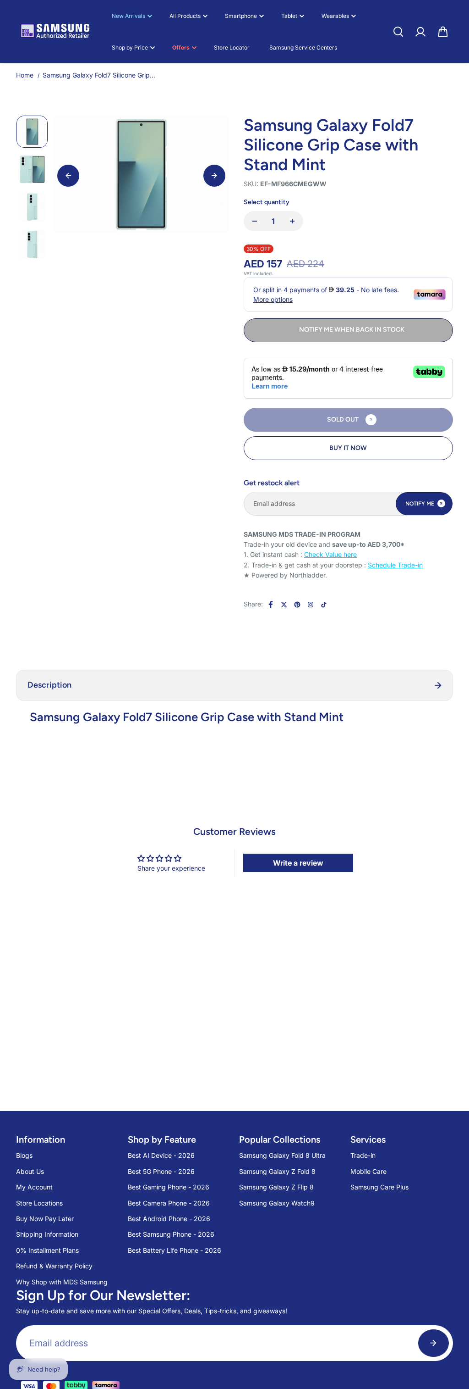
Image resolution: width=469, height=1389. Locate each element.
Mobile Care (368, 1171)
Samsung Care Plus (379, 1187)
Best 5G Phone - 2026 (161, 1171)
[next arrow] (214, 176)
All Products (185, 15)
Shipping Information (47, 1234)
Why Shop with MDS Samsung (62, 1282)
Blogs (24, 1155)
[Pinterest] (297, 604)
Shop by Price (130, 47)
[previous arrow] (68, 176)
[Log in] (420, 32)
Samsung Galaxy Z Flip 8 (276, 1187)
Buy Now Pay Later (45, 1218)
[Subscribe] (433, 1343)
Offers (181, 47)
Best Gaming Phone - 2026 (168, 1187)
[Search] (398, 32)
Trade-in (363, 1155)
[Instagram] (310, 604)
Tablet (289, 15)
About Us (30, 1171)
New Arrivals (128, 15)
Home (24, 75)
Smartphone (241, 15)
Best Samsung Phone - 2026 (171, 1234)
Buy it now (348, 448)
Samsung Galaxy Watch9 (277, 1203)
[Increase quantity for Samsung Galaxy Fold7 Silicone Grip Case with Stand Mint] (292, 221)
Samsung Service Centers (303, 47)
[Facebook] (270, 604)
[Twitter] (283, 604)
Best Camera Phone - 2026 (169, 1203)
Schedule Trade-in (395, 565)
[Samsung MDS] (55, 31)
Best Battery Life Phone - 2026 (174, 1250)
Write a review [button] (298, 862)
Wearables (335, 15)
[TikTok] (323, 604)
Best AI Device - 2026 (161, 1155)
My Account (34, 1187)
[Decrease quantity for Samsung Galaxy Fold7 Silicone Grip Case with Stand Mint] (254, 221)
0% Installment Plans (47, 1250)
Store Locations (39, 1203)
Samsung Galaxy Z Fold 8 (277, 1171)
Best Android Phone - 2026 (169, 1218)
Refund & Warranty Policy (54, 1266)
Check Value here (330, 554)
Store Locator (232, 47)
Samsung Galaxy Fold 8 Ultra (282, 1155)
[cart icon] (443, 32)
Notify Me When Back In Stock (351, 329)
